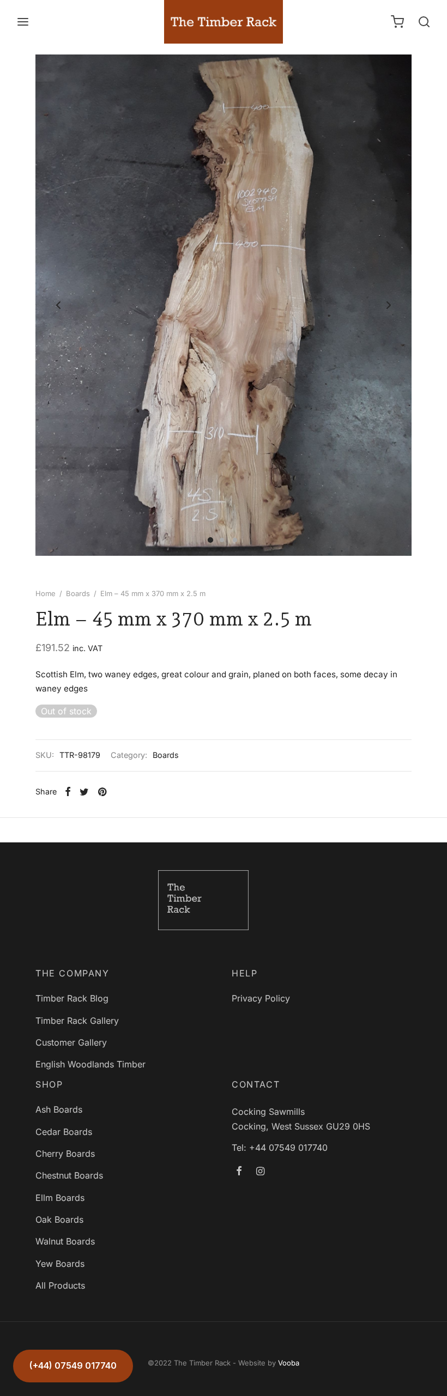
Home (45, 593)
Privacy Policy (261, 998)
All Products (60, 1285)
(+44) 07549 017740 (73, 1365)
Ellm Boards (59, 1197)
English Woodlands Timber (90, 1064)
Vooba (288, 1362)
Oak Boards (59, 1219)
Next (389, 305)
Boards (78, 593)
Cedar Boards (63, 1131)
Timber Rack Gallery (77, 1020)
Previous (58, 305)
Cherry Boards (65, 1153)
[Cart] (397, 21)
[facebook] (239, 1172)
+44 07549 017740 (288, 1147)
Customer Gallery (71, 1042)
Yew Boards (59, 1263)
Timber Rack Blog (71, 998)
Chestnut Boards (69, 1175)
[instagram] (260, 1172)
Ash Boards (58, 1109)
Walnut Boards (65, 1241)
